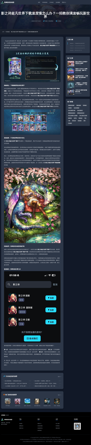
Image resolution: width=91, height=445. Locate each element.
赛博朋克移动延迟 (71, 113)
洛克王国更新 (76, 108)
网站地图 (60, 439)
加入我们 (58, 423)
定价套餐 (58, 2)
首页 (39, 2)
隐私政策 (58, 428)
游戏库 (20, 423)
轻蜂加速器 (78, 105)
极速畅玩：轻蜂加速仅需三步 (76, 50)
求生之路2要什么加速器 (72, 115)
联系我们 (58, 425)
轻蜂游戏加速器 (71, 105)
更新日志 (21, 428)
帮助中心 (64, 2)
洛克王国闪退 (79, 110)
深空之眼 (74, 120)
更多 (59, 376)
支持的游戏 (44, 2)
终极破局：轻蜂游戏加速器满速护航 (77, 48)
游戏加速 (40, 430)
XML (64, 439)
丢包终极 (70, 123)
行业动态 (52, 2)
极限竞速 (70, 118)
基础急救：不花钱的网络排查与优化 (77, 45)
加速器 (7, 415)
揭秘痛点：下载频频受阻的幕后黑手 (77, 43)
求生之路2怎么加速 (83, 115)
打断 (84, 120)
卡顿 (69, 120)
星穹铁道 (84, 105)
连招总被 (79, 120)
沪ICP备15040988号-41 (25, 439)
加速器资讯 (40, 428)
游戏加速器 (68, 439)
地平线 (75, 118)
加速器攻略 (40, 425)
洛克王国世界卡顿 (71, 110)
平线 (85, 118)
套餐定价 (21, 425)
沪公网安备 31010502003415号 (38, 439)
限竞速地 (80, 118)
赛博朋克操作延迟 (80, 113)
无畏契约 (70, 108)
